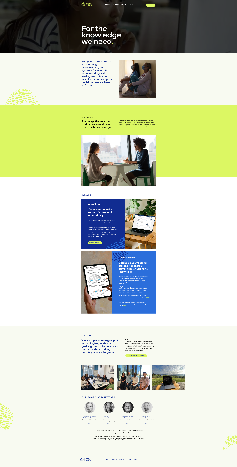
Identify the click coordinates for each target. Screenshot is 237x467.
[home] (87, 4)
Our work (124, 4)
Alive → (125, 305)
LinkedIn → (90, 423)
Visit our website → (94, 242)
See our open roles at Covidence (136, 355)
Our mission (115, 4)
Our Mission (114, 459)
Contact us (151, 5)
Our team (131, 4)
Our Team (129, 459)
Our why (107, 4)
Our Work (121, 459)
